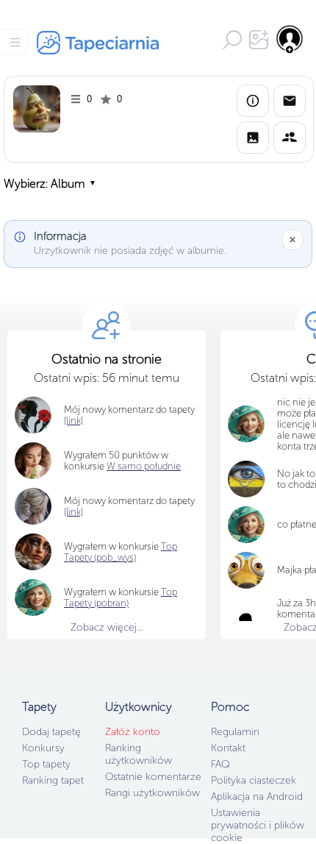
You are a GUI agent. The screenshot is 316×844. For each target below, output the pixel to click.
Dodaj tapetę (51, 732)
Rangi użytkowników (152, 793)
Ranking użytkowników (138, 754)
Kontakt (228, 748)
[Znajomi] (289, 137)
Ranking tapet (53, 780)
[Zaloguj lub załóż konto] (290, 39)
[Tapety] (253, 137)
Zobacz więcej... (107, 627)
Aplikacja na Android (257, 796)
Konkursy (43, 748)
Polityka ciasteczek (253, 780)
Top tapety (46, 764)
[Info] (253, 101)
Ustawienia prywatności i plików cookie (257, 825)
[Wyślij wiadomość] (289, 101)
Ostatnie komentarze (153, 776)
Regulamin (235, 732)
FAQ (220, 764)
